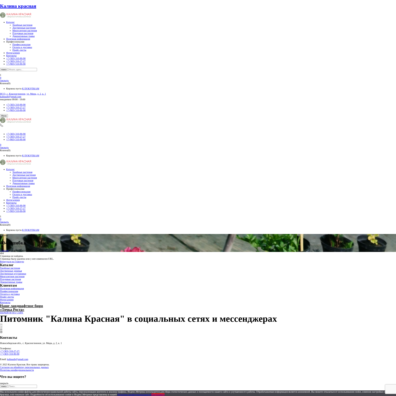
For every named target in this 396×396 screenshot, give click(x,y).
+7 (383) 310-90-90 (16, 104)
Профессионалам (21, 44)
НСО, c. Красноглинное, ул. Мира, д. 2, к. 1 (23, 94)
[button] (198, 77)
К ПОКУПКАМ (30, 88)
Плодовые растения (22, 33)
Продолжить (158, 394)
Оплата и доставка (22, 47)
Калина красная (18, 6)
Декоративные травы (23, 36)
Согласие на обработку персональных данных (24, 367)
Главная (4, 250)
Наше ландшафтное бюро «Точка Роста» (21, 308)
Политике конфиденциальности (134, 394)
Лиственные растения (24, 27)
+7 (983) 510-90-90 (16, 110)
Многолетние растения (24, 30)
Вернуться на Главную (12, 261)
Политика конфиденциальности (17, 370)
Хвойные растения (22, 25)
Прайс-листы (19, 50)
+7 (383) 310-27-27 (16, 107)
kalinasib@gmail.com (10, 96)
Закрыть (4, 80)
